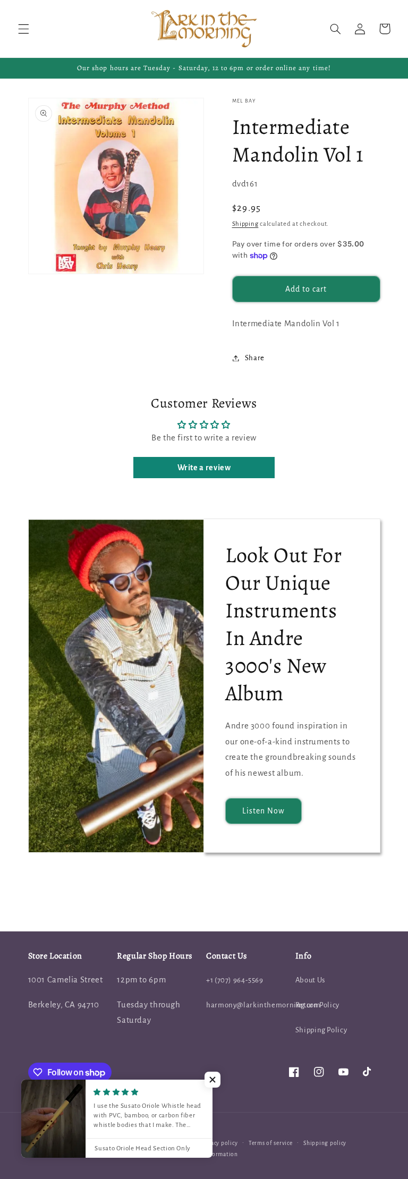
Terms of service (271, 1143)
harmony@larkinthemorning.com (263, 1005)
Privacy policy (218, 1143)
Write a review (204, 467)
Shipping (245, 223)
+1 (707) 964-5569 (235, 980)
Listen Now (263, 811)
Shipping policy (324, 1143)
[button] (23, 28)
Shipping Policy (321, 1030)
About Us (310, 980)
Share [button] (255, 358)
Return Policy (317, 1005)
